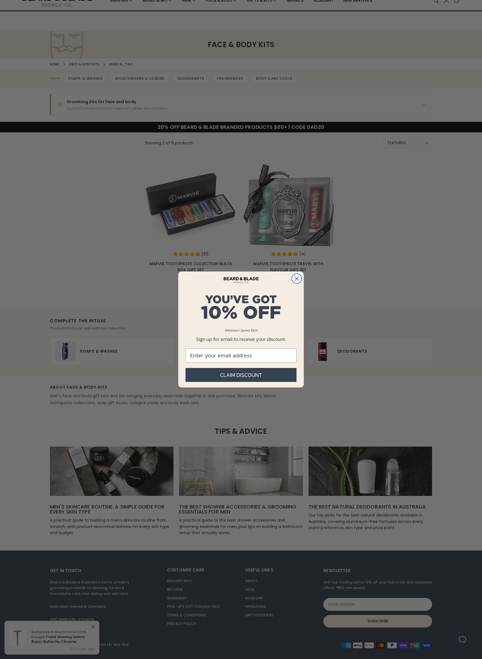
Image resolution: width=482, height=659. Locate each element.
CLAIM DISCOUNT (241, 375)
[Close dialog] (297, 279)
